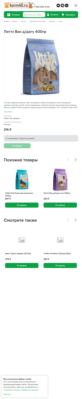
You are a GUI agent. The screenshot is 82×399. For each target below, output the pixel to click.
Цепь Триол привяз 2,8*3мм (18, 253)
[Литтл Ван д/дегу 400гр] (41, 66)
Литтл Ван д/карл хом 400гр (57, 193)
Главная (14, 21)
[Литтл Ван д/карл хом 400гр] (60, 179)
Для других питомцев (37, 21)
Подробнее (8, 112)
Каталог (23, 21)
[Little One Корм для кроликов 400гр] (21, 179)
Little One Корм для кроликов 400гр (19, 194)
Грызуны (52, 21)
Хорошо (7, 394)
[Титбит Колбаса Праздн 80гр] (60, 240)
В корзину (17, 146)
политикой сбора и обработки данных (20, 390)
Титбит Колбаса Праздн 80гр (57, 253)
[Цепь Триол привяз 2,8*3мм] (21, 240)
